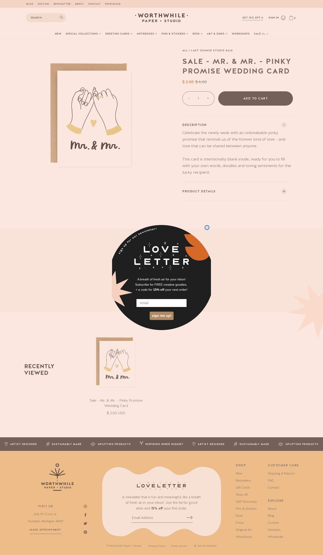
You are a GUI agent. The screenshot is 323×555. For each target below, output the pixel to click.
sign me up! (161, 316)
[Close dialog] (207, 227)
